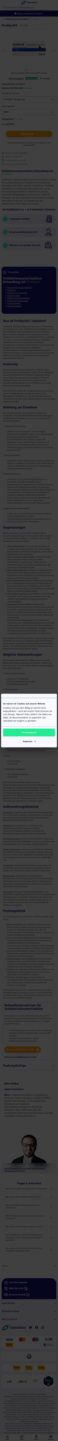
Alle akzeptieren (29, 732)
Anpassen (27, 741)
